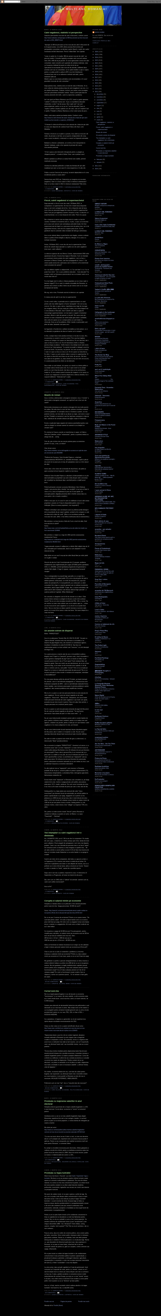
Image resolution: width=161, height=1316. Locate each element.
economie (65, 1089)
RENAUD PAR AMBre (101, 705)
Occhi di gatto (99, 492)
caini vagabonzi (57, 190)
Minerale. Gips (99, 233)
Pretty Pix (98, 364)
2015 (96, 83)
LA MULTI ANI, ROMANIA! (83, 9)
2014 (96, 86)
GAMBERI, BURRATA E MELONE (105, 226)
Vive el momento (100, 246)
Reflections (98, 555)
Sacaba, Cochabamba (101, 647)
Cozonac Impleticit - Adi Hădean (104, 611)
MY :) (96, 510)
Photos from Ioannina (102, 258)
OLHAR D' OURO (100, 474)
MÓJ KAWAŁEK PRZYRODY (104, 508)
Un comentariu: (50, 1159)
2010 (96, 168)
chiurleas (98, 677)
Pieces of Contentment (102, 548)
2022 (96, 63)
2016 (96, 80)
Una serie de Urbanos (101, 391)
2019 (96, 71)
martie (99, 120)
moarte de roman (81, 619)
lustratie (68, 1294)
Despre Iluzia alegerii (101, 781)
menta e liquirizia (101, 616)
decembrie (100, 94)
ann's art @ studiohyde (103, 369)
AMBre (97, 703)
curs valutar (56, 1089)
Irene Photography (101, 597)
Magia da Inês (99, 563)
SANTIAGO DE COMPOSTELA (104, 592)
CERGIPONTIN (100, 250)
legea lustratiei (58, 1294)
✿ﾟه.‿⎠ (97, 565)
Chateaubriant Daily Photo (104, 283)
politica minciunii (76, 1089)
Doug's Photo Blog (101, 630)
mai (98, 114)
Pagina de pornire (66, 1301)
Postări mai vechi (83, 1301)
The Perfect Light (100, 645)
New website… (99, 443)
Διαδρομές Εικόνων (101, 716)
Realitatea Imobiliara (102, 766)
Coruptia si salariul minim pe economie (62, 901)
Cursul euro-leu (51, 991)
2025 (96, 54)
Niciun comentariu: (52, 981)
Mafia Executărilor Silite (102, 768)
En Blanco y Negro (101, 244)
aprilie (99, 117)
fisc (76, 383)
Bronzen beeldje (100, 666)
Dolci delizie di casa (102, 521)
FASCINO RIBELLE (100, 220)
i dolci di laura (100, 348)
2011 (96, 166)
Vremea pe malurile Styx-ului (104, 275)
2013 (96, 89)
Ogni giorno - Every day (102, 605)
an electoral (56, 1161)
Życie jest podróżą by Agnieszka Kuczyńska (102, 456)
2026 (96, 51)
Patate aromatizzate (101, 350)
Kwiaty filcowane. (100, 397)
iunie (98, 111)
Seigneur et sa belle (101, 285)
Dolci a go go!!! (100, 328)
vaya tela (98, 465)
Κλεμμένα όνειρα (100, 718)
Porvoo (97, 239)
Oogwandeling (100, 664)
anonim (54, 823)
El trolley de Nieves (101, 637)
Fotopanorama (100, 420)
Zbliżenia (98, 651)
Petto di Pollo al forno (101, 586)
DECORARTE (99, 412)
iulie (98, 108)
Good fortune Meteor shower (103, 314)
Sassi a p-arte (99, 306)
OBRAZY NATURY (101, 204)
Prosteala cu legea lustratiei (57, 1173)
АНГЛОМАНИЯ (100, 750)
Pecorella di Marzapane (103, 584)
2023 (96, 60)
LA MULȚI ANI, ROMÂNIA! (103, 231)
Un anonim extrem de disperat (58, 631)
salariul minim (64, 983)
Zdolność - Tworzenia (102, 395)
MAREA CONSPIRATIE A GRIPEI (104, 789)
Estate (97, 307)
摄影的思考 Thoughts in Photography (103, 671)
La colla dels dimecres (102, 297)
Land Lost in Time (100, 632)
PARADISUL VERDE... (102, 569)
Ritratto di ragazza (100, 516)
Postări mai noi (49, 1301)
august (99, 105)
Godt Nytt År (98, 598)
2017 (96, 77)
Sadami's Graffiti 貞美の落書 (104, 289)
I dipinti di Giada (100, 514)
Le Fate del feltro (100, 729)
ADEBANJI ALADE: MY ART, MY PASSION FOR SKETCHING (104, 498)
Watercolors (99, 441)
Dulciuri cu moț (99, 213)
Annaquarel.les (100, 544)
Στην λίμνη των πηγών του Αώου (104, 260)
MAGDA (97, 337)
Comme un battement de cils (104, 624)
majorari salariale (69, 1161)
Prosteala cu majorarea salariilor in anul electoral (63, 1102)
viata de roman (77, 190)
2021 (96, 66)
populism (80, 1161)
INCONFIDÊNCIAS (100, 739)
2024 (96, 57)
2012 (96, 91)
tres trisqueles (99, 447)
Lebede (97, 711)
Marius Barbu (99, 32)
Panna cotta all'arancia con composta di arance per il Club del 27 (105, 405)
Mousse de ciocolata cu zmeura (104, 774)
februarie (100, 159)
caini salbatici (57, 383)
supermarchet (49, 385)
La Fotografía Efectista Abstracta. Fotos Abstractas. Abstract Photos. (104, 685)
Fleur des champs (100, 626)
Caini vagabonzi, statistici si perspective (63, 33)
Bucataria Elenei (100, 535)
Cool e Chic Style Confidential (105, 225)
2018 (96, 74)
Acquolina (98, 402)
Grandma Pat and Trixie (102, 436)
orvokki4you (99, 237)
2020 (96, 69)
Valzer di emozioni (101, 218)
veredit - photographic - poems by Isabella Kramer (104, 265)
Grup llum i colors (101, 579)
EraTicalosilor (99, 779)
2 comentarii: (50, 188)
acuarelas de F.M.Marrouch (104, 590)
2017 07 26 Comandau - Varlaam (105, 679)
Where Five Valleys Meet (103, 376)
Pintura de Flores (101, 758)
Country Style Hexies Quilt (102, 550)
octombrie (100, 100)
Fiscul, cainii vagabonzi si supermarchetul (64, 200)
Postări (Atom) (58, 1305)
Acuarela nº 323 (99, 531)
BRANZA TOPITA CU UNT (102, 724)
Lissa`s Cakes (99, 609)
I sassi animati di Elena (103, 490)
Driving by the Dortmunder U (103, 745)
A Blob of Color (100, 603)
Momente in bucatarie (102, 773)
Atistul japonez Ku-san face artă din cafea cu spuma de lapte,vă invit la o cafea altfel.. (104, 572)
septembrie (100, 103)
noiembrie (100, 97)
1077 (96, 653)
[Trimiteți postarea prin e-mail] (57, 188)
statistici (67, 190)
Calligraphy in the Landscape (105, 312)
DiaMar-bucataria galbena (103, 723)
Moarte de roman (52, 395)
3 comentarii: (50, 821)
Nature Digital (99, 695)
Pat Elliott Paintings (101, 658)
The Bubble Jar (99, 660)
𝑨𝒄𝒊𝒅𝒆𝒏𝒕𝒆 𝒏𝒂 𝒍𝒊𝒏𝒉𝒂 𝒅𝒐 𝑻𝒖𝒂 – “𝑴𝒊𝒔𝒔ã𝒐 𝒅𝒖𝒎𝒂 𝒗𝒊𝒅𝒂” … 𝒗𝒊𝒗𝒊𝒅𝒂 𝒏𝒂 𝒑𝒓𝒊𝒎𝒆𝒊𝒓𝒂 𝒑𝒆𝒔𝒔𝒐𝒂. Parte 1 (104, 477)
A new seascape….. (101, 371)
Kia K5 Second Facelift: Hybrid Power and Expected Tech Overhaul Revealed (104, 358)
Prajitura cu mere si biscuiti (103, 485)
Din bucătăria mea (101, 484)
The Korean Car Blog (102, 355)
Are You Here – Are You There (105, 743)
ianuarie (99, 162)
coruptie (55, 983)
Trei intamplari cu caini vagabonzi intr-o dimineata (62, 834)
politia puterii (62, 823)
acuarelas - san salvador (103, 529)
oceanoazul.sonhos (101, 737)
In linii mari (99, 710)
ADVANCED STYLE (101, 435)
